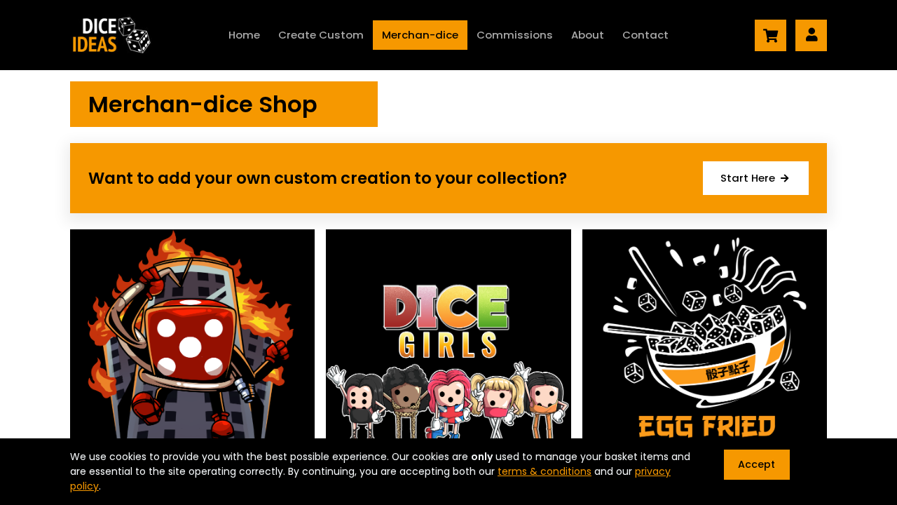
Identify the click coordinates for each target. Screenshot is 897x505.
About (587, 34)
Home (244, 34)
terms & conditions (544, 471)
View (192, 369)
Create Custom (321, 34)
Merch (420, 34)
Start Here (750, 177)
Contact (645, 34)
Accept (756, 464)
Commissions (515, 34)
